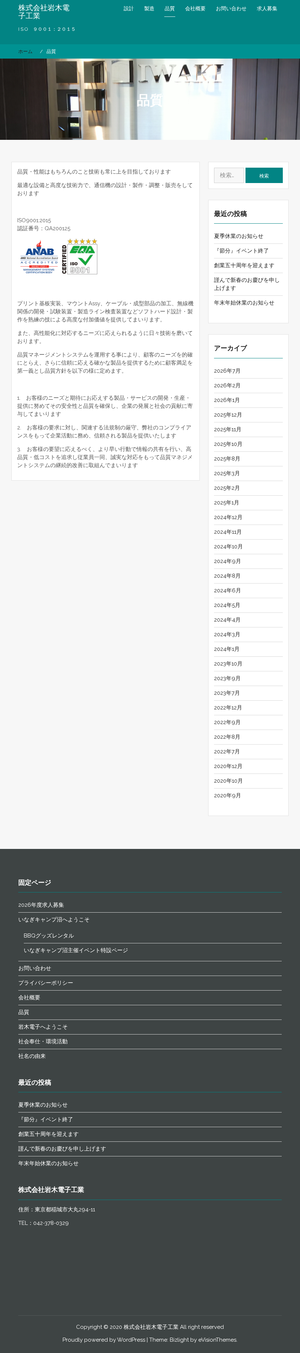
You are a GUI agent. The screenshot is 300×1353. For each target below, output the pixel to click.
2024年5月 (227, 605)
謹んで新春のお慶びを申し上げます (62, 1148)
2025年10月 (228, 444)
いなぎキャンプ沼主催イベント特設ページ (76, 950)
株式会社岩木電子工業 (44, 12)
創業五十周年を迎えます (244, 265)
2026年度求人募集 (41, 905)
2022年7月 (227, 751)
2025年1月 (226, 502)
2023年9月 (227, 678)
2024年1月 (227, 649)
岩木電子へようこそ (43, 1027)
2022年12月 (228, 707)
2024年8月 (227, 576)
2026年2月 (227, 385)
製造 (149, 8)
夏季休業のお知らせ (238, 236)
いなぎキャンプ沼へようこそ (54, 919)
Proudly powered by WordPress (104, 1340)
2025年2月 (227, 488)
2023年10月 (228, 663)
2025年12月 (228, 414)
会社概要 (195, 8)
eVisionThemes (217, 1340)
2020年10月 (228, 781)
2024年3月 (227, 634)
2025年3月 (227, 473)
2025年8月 (227, 458)
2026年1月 (227, 400)
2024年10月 (228, 546)
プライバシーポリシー (45, 983)
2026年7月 (227, 371)
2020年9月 (227, 795)
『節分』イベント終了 (241, 250)
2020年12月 (228, 766)
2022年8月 (227, 737)
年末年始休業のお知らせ (244, 302)
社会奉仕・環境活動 (43, 1041)
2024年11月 (228, 532)
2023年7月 (227, 693)
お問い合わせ (231, 8)
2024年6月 (227, 590)
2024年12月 (228, 517)
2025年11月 (227, 429)
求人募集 (267, 8)
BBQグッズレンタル (49, 935)
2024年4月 (227, 619)
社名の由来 (32, 1056)
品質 (170, 8)
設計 (129, 8)
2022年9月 (227, 722)
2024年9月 (227, 561)
